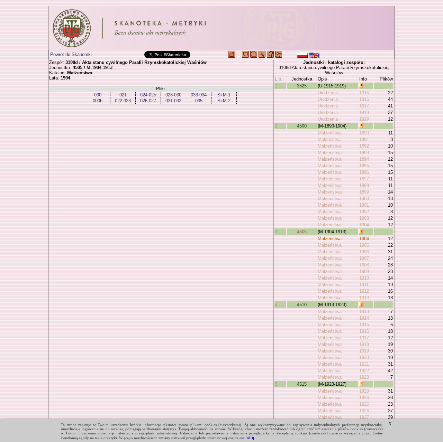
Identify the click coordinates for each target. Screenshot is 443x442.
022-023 (123, 100)
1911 (364, 284)
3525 (302, 85)
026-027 (148, 100)
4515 (302, 384)
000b (97, 100)
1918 (364, 112)
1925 (364, 404)
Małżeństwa (330, 132)
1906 (364, 251)
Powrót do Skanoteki (71, 54)
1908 (364, 264)
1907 (364, 258)
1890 (364, 132)
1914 (364, 318)
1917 (364, 106)
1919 (364, 119)
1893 (364, 152)
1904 (364, 224)
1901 (364, 205)
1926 (364, 410)
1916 (364, 99)
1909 (364, 271)
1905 (364, 245)
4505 (302, 231)
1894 (364, 159)
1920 (364, 357)
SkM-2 (223, 100)
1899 (364, 192)
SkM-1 (223, 94)
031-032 (173, 100)
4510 (302, 304)
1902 (364, 211)
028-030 (173, 94)
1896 (364, 172)
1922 (364, 370)
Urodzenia (328, 92)
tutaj (249, 437)
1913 (364, 297)
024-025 (148, 94)
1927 (364, 417)
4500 (302, 126)
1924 (364, 397)
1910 (364, 278)
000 (97, 94)
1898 (364, 185)
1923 (364, 377)
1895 (364, 165)
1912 (364, 291)
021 (123, 94)
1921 (364, 364)
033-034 (199, 94)
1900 (364, 198)
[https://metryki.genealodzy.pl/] (221, 28)
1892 (364, 146)
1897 (364, 178)
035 (198, 100)
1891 (364, 139)
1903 (364, 218)
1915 (364, 92)
